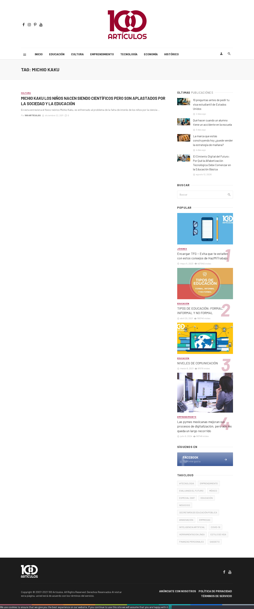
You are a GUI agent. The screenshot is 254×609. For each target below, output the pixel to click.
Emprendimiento (102, 54)
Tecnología (128, 54)
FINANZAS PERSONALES (191, 541)
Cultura (77, 54)
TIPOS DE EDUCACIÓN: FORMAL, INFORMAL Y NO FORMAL (200, 310)
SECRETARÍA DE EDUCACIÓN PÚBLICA (198, 512)
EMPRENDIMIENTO (209, 483)
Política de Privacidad (215, 591)
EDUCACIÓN (207, 498)
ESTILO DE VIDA (218, 534)
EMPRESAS (204, 520)
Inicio (39, 54)
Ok (170, 607)
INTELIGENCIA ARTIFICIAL (192, 527)
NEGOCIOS (184, 505)
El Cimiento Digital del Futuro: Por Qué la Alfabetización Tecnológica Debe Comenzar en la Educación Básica (212, 163)
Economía (151, 54)
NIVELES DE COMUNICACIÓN (197, 363)
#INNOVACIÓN (186, 520)
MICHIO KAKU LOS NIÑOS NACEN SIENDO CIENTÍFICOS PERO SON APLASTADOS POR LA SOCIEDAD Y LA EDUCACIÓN (93, 101)
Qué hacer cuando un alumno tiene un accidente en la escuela (212, 122)
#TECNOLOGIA (186, 483)
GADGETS (215, 541)
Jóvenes (182, 249)
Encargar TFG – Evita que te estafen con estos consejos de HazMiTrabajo (202, 256)
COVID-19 (215, 527)
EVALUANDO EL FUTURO (191, 490)
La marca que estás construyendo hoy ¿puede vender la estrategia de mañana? (213, 140)
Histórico (171, 54)
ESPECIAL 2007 (187, 498)
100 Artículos (33, 115)
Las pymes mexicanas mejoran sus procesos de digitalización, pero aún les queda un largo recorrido (204, 426)
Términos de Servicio (216, 596)
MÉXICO (213, 490)
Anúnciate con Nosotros (177, 591)
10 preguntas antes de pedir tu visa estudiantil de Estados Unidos (211, 104)
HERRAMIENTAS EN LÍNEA (192, 534)
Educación (57, 54)
